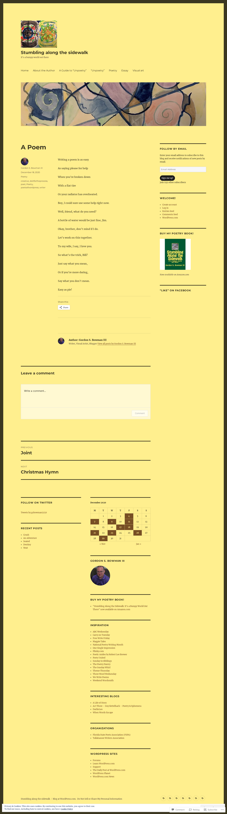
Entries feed (168, 211)
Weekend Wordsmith (103, 680)
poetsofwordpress (30, 187)
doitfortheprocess (38, 181)
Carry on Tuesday (101, 635)
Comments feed (170, 214)
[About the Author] (170, 798)
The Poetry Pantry (101, 664)
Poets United (99, 657)
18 (129, 527)
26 (137, 533)
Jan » (138, 544)
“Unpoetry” (98, 70)
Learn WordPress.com (104, 763)
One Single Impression (104, 648)
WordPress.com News (103, 776)
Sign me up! (167, 178)
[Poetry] (189, 798)
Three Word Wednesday (104, 674)
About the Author (44, 70)
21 (95, 533)
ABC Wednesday (101, 631)
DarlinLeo (98, 709)
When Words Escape (103, 712)
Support (97, 767)
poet (23, 184)
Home (25, 70)
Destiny (27, 544)
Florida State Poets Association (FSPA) (111, 735)
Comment (140, 413)
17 (120, 527)
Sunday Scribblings (102, 661)
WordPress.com (170, 217)
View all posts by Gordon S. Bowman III (116, 343)
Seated (26, 541)
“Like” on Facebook (175, 290)
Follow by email (173, 148)
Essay (124, 70)
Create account (169, 204)
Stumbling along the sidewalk (54, 52)
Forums (97, 760)
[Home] (163, 798)
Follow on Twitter (36, 502)
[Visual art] (202, 798)
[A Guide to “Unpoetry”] (176, 798)
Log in (165, 208)
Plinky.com (98, 651)
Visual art (138, 70)
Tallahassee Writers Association (108, 738)
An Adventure (30, 538)
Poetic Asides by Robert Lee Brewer (110, 654)
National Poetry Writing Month (108, 644)
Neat (25, 548)
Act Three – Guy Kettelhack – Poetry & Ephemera (117, 706)
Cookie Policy (67, 809)
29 (103, 538)
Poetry (113, 70)
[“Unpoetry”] (183, 798)
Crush (26, 535)
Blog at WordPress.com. (64, 799)
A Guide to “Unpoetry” (72, 70)
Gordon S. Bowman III (32, 168)
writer (42, 187)
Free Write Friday (101, 638)
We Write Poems (101, 677)
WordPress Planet (101, 773)
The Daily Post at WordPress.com (109, 770)
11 (129, 521)
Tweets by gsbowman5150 (34, 512)
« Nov (102, 544)
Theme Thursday (101, 670)
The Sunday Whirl (101, 667)
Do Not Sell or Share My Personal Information (99, 799)
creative (25, 181)
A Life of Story (100, 702)
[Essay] (196, 798)
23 (112, 533)
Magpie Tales (99, 641)
